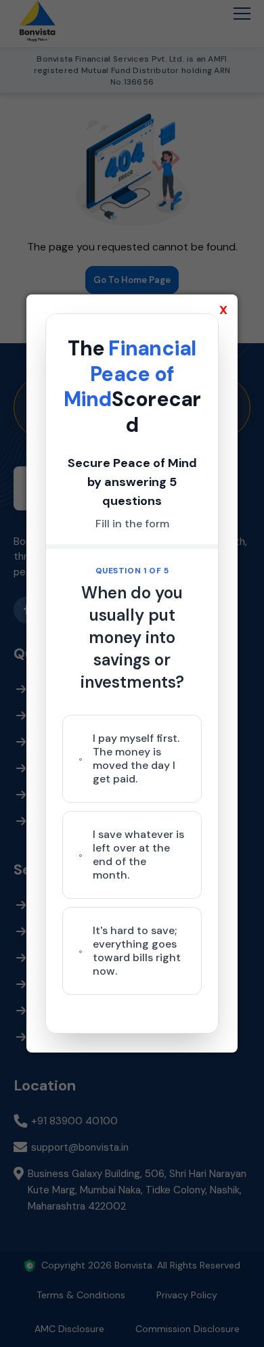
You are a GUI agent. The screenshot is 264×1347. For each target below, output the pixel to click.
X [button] (223, 310)
